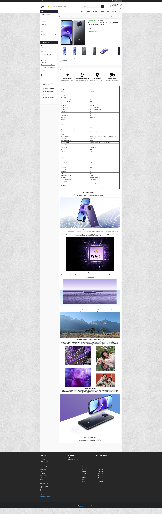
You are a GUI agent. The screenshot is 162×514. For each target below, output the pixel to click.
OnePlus (42, 27)
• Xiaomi (42, 18)
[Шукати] (102, 6)
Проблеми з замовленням (74, 457)
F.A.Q (120, 11)
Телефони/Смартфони (74, 16)
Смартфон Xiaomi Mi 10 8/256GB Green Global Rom (48, 55)
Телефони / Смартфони (46, 14)
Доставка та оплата (104, 11)
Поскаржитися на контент (80, 505)
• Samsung (43, 21)
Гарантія (114, 11)
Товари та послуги (64, 16)
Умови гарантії (101, 457)
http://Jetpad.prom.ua (44, 491)
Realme (42, 31)
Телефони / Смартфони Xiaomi (85, 16)
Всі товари (43, 34)
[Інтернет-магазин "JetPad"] (45, 6)
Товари (88, 11)
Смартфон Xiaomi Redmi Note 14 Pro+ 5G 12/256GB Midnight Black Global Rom (49, 83)
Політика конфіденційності (91, 505)
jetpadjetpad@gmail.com (45, 496)
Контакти (95, 11)
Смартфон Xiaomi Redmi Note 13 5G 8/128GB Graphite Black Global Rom (49, 69)
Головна (81, 11)
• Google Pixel (44, 24)
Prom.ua (87, 502)
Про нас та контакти (45, 461)
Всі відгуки (44, 102)
